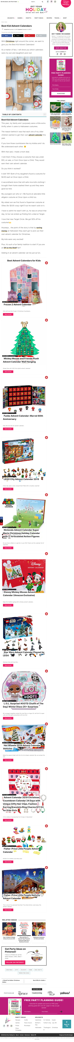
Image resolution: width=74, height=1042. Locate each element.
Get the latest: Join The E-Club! (9, 1)
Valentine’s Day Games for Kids (55, 128)
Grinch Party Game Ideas (55, 144)
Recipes (17, 1020)
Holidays (23, 969)
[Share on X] (1, 521)
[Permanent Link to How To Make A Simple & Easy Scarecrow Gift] (9, 935)
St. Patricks (47, 1020)
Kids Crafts (38, 969)
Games (17, 1022)
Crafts (26, 1020)
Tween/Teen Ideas (24, 973)
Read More (8, 314)
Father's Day (47, 1022)
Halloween (38, 1027)
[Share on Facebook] (1, 518)
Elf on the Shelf (10, 248)
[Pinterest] (51, 1)
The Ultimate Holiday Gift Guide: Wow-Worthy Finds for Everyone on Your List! (66, 129)
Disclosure (27, 1035)
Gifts (16, 969)
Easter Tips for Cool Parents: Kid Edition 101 (66, 114)
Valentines (38, 1020)
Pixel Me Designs (69, 1035)
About (17, 1035)
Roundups (27, 1025)
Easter (54, 1020)
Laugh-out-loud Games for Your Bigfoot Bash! (55, 114)
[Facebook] (48, 1)
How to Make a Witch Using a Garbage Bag (66, 144)
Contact (22, 1035)
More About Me (61, 48)
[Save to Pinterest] (1, 523)
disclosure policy (19, 32)
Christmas (10, 41)
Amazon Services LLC (21, 1037)
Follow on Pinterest (15, 962)
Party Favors (28, 1022)
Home (30, 969)
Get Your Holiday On (37, 9)
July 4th (54, 1022)
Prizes (17, 1025)
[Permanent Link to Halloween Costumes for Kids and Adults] (39, 935)
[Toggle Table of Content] (44, 114)
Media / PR (33, 1035)
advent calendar (35, 135)
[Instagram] (55, 1)
